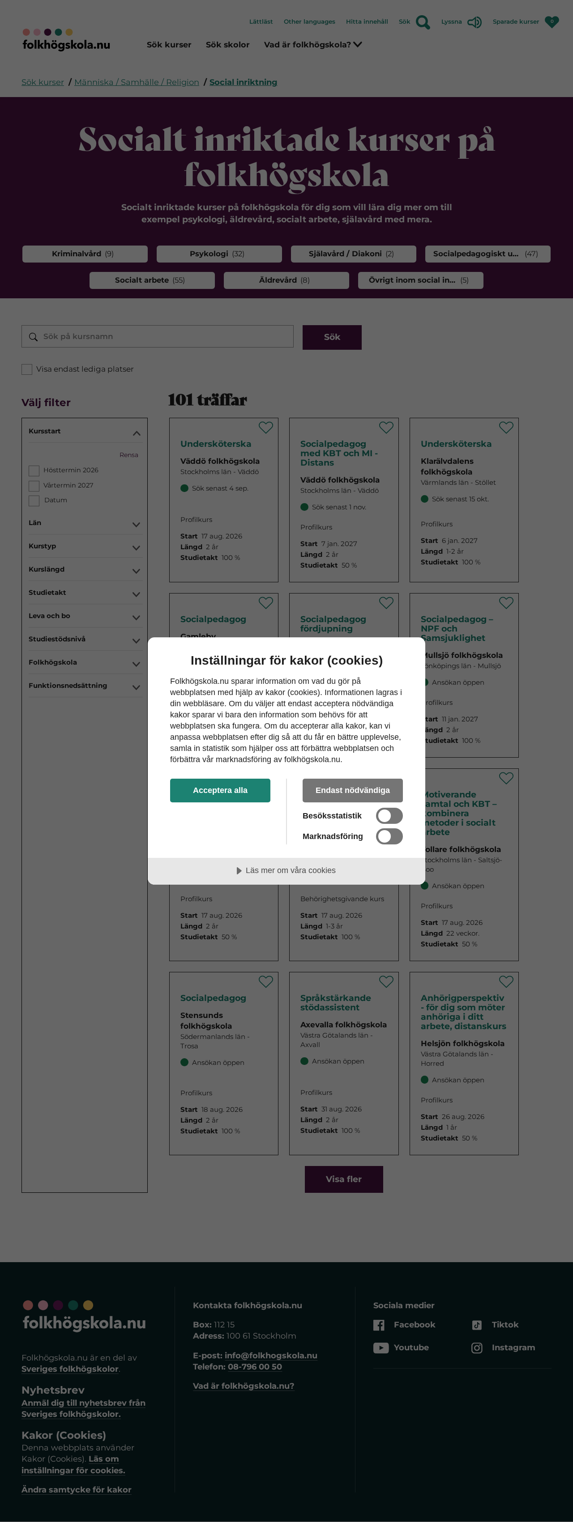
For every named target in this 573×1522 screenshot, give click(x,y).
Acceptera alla (220, 790)
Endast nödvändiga (353, 790)
